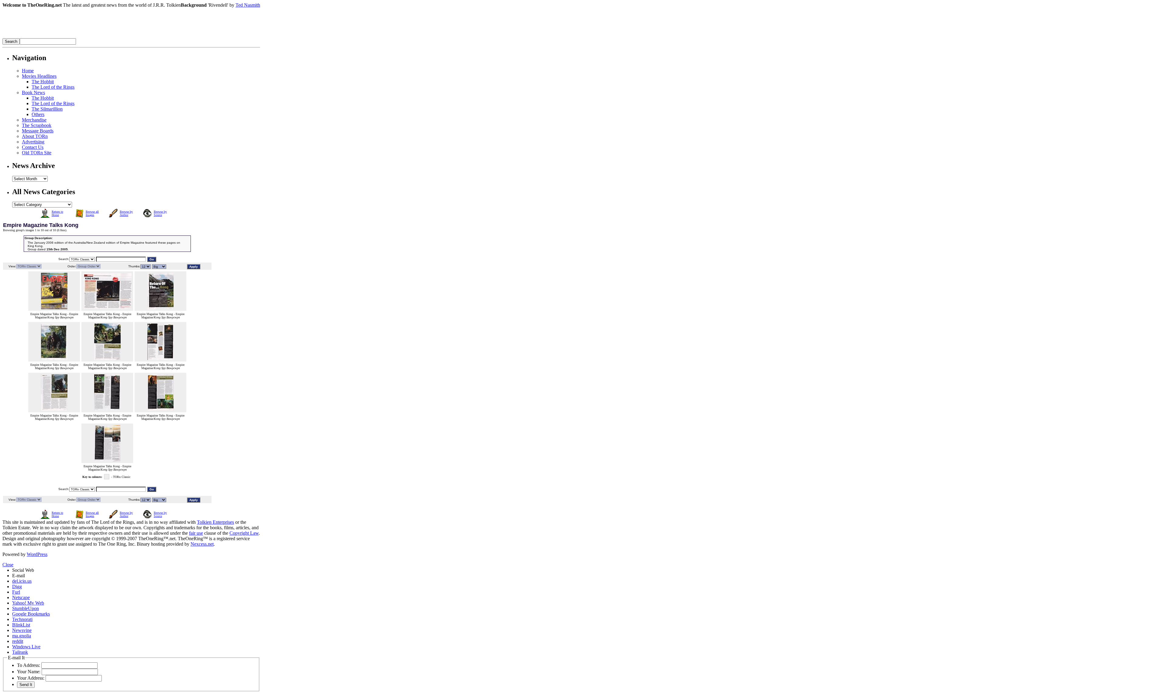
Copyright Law (244, 533)
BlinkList (21, 624)
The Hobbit (43, 81)
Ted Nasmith (248, 5)
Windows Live (26, 646)
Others (38, 114)
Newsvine (22, 630)
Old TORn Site (36, 152)
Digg (17, 586)
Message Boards (37, 130)
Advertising (33, 141)
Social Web (23, 570)
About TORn (35, 136)
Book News (33, 92)
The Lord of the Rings (53, 87)
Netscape (21, 597)
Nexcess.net (202, 544)
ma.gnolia (21, 635)
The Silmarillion (47, 109)
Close (7, 564)
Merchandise (34, 119)
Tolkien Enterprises (215, 522)
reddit (17, 641)
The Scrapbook (36, 125)
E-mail (18, 575)
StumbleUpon (25, 608)
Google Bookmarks (31, 613)
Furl (16, 592)
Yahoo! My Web (28, 603)
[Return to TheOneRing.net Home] (93, 36)
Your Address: (30, 678)
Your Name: (28, 671)
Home (28, 70)
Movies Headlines (39, 76)
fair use (196, 533)
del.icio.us (22, 581)
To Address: (28, 665)
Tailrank (20, 652)
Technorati (22, 619)
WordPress (37, 554)
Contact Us (32, 147)
